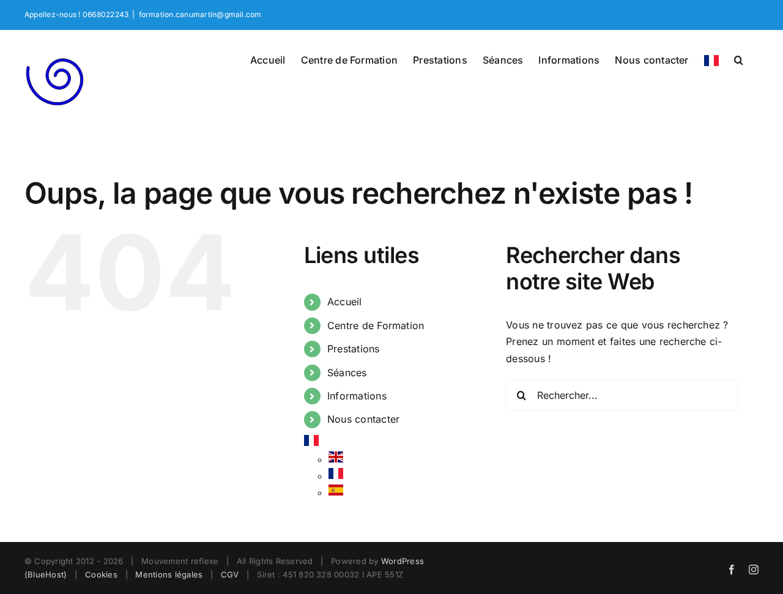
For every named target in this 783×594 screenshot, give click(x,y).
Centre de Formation (376, 325)
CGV (230, 574)
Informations (357, 396)
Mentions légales (168, 574)
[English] (335, 459)
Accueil (344, 301)
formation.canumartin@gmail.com (200, 14)
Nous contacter (363, 419)
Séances (347, 372)
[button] (738, 58)
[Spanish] (335, 492)
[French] (711, 59)
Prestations (353, 349)
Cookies (101, 574)
